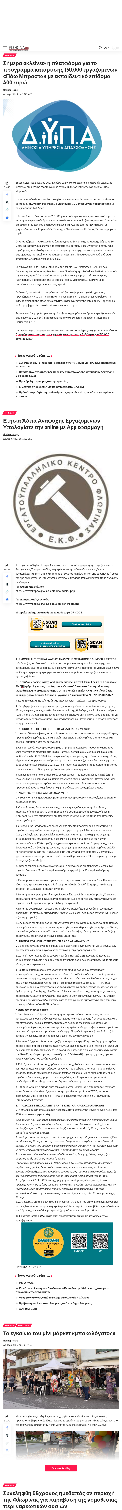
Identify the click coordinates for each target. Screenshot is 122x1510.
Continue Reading (61, 1468)
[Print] (7, 217)
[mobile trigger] (6, 47)
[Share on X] (7, 202)
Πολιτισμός (23, 1325)
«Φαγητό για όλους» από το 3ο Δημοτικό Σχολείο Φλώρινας (54, 1297)
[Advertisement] (61, 22)
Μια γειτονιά (26, 1282)
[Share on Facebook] (7, 194)
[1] (22, 686)
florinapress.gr (11, 89)
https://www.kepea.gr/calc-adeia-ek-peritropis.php (47, 603)
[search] (100, 47)
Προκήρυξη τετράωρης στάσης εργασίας (43, 381)
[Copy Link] (7, 209)
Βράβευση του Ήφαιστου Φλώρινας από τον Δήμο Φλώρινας (55, 1303)
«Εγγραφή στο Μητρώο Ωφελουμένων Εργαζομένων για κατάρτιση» (70, 203)
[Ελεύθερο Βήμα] (19, 47)
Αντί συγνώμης (28, 1308)
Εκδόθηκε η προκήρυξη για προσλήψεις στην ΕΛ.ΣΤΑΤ (51, 386)
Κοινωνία (9, 55)
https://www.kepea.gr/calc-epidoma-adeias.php (45, 591)
